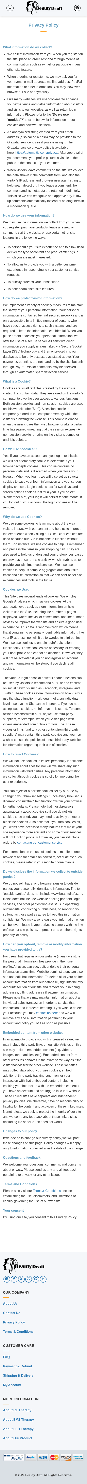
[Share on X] (21, 1279)
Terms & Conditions (47, 1191)
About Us (10, 1303)
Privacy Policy (14, 1322)
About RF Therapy (17, 1410)
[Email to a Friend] (28, 1279)
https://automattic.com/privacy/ (36, 152)
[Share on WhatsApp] (6, 1279)
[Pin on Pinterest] (36, 1279)
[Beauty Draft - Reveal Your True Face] (44, 8)
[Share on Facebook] (14, 1279)
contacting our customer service (40, 842)
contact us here (47, 1013)
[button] (10, 8)
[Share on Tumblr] (43, 1279)
